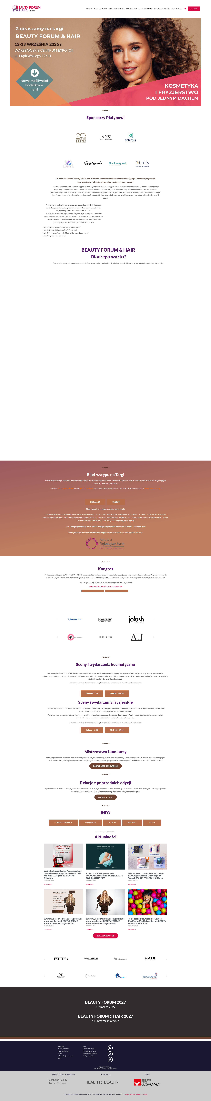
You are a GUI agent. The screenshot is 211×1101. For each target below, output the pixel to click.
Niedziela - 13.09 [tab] (117, 693)
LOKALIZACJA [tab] (90, 823)
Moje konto (176, 8)
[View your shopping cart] (185, 8)
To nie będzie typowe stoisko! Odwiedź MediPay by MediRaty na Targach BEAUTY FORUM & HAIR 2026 (147, 921)
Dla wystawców (145, 8)
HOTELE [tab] (152, 823)
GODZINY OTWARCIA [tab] (63, 823)
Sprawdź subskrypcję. (152, 488)
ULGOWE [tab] (115, 502)
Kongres (103, 8)
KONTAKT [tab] (132, 823)
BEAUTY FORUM (86, 488)
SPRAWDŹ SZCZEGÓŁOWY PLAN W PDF (105, 586)
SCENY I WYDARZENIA (116, 8)
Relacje (89, 8)
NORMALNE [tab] (95, 502)
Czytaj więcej (47, 884)
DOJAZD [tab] (112, 823)
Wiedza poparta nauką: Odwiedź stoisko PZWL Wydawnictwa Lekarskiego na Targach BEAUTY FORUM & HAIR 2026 (146, 875)
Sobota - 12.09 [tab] (92, 693)
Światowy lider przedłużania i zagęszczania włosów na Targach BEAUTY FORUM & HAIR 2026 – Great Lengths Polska (63, 921)
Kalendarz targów (162, 8)
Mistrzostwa (131, 8)
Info (96, 8)
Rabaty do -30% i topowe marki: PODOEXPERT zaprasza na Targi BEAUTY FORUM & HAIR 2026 (104, 875)
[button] (57, 619)
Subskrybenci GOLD (66, 488)
